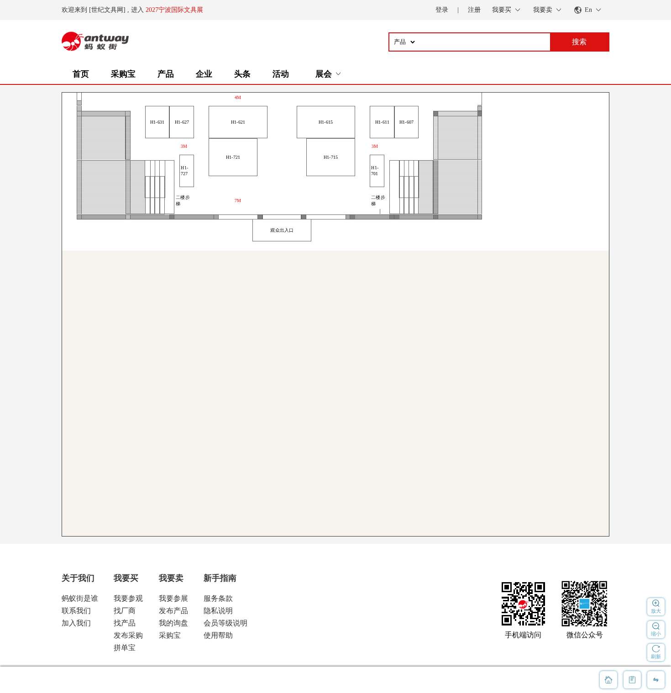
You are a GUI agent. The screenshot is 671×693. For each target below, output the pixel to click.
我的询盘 (173, 623)
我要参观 (128, 598)
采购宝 (123, 73)
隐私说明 (218, 611)
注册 (474, 9)
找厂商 (125, 611)
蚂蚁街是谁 (80, 598)
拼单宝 (125, 647)
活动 (281, 73)
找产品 (125, 623)
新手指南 (220, 578)
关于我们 (78, 578)
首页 (81, 73)
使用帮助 (218, 635)
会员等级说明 (225, 623)
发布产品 (173, 611)
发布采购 (128, 635)
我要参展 (173, 598)
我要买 (126, 578)
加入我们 (76, 623)
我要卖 (171, 578)
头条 (242, 73)
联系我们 (76, 611)
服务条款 (218, 598)
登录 (441, 9)
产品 (165, 73)
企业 (204, 73)
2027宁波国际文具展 (174, 9)
